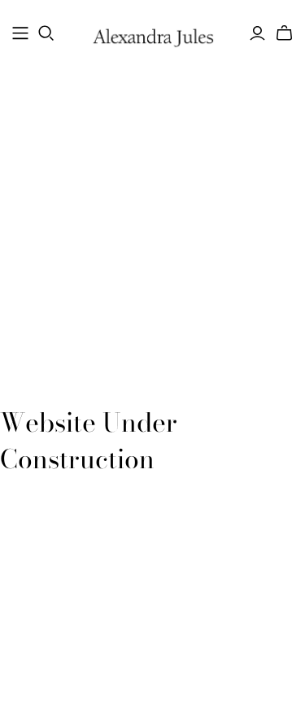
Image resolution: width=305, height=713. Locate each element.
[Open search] (46, 33)
